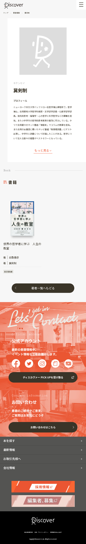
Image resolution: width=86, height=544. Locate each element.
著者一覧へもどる (43, 288)
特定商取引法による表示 (56, 532)
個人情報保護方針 (28, 532)
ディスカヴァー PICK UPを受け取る (43, 377)
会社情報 (9, 467)
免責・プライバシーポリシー (41, 532)
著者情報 (16, 13)
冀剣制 (27, 13)
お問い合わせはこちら (43, 427)
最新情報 (9, 449)
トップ (6, 13)
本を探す (9, 440)
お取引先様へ (12, 458)
